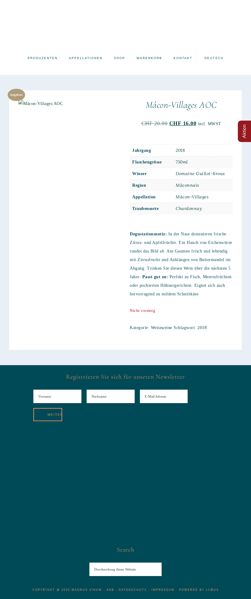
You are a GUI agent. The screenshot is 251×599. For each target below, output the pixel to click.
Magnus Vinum (125, 25)
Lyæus (212, 589)
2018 (180, 150)
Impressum (163, 589)
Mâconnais (187, 185)
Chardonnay (189, 208)
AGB (110, 589)
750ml (182, 162)
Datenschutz (133, 589)
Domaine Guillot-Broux (200, 173)
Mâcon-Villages (192, 197)
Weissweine (161, 327)
